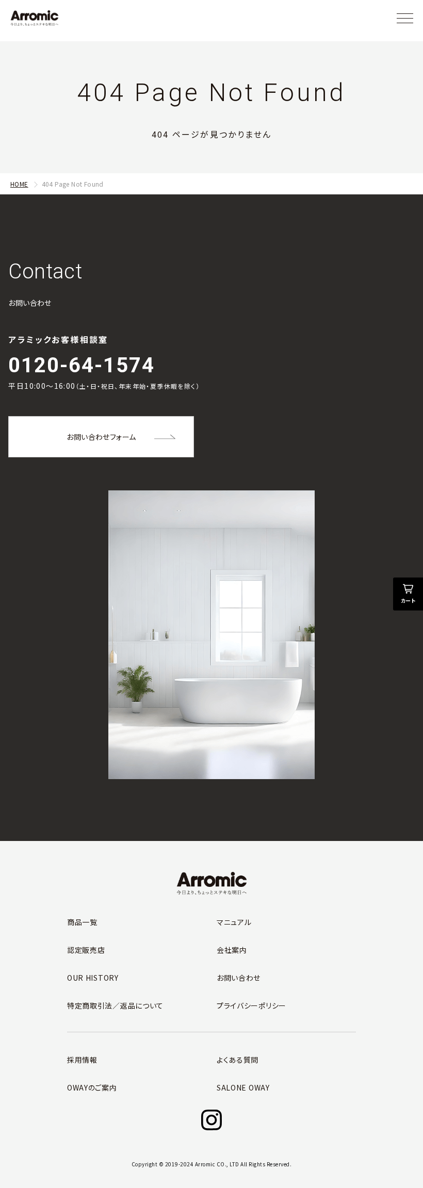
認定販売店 (86, 950)
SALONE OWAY (243, 1087)
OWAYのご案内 (92, 1087)
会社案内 (232, 950)
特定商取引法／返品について (115, 1005)
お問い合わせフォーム (101, 437)
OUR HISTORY (93, 977)
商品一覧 (82, 922)
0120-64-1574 (81, 365)
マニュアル (234, 922)
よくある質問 (237, 1059)
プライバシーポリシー (251, 1005)
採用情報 (82, 1059)
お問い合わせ (239, 977)
